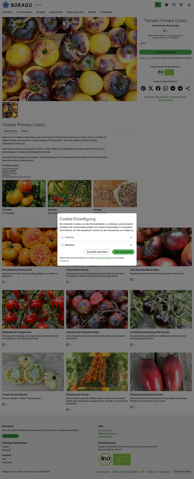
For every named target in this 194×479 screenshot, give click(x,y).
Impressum (64, 260)
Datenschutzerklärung (104, 258)
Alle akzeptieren (123, 251)
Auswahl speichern (97, 251)
